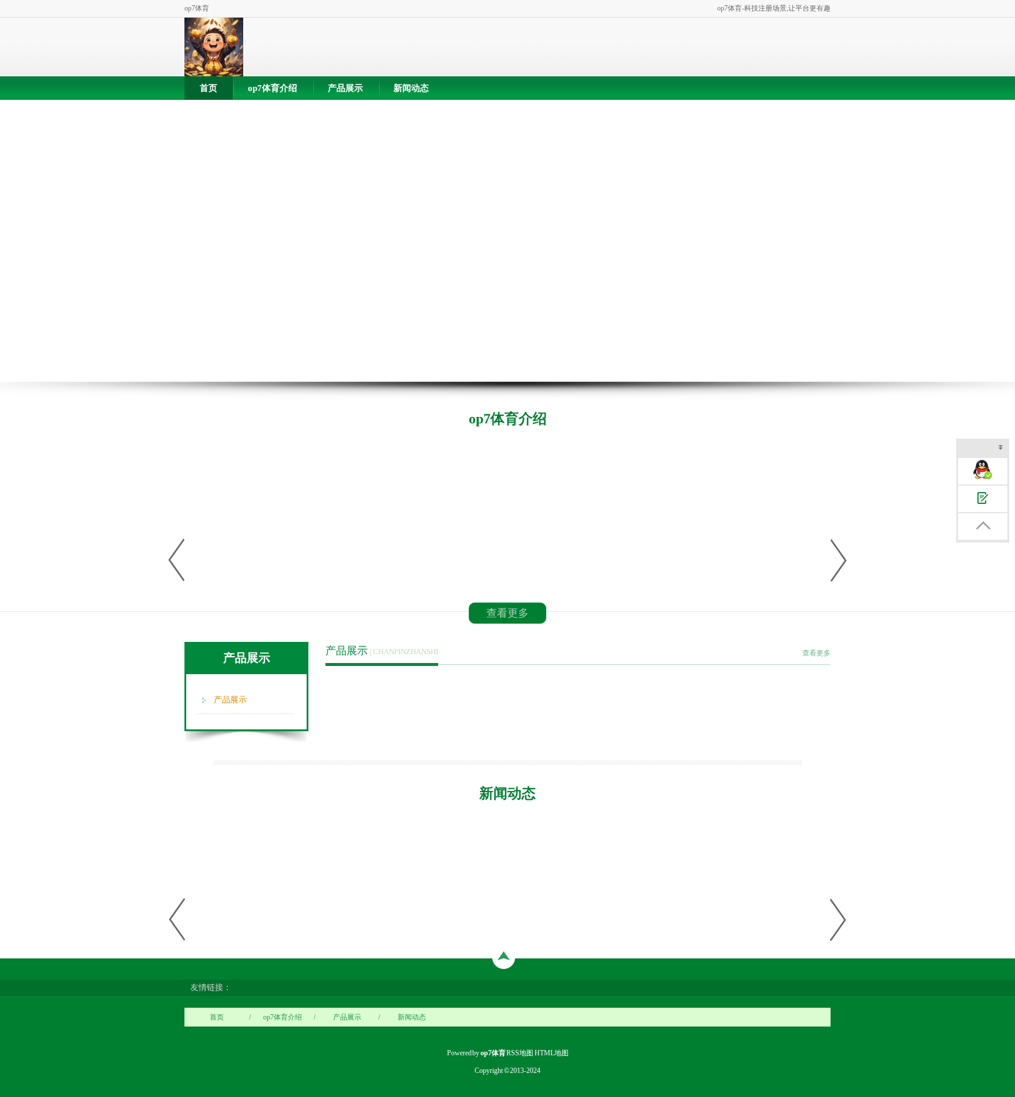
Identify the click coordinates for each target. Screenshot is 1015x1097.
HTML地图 (552, 1053)
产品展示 (345, 88)
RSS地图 (519, 1053)
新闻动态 (411, 88)
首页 (208, 88)
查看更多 (507, 613)
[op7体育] (213, 47)
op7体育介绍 (272, 88)
